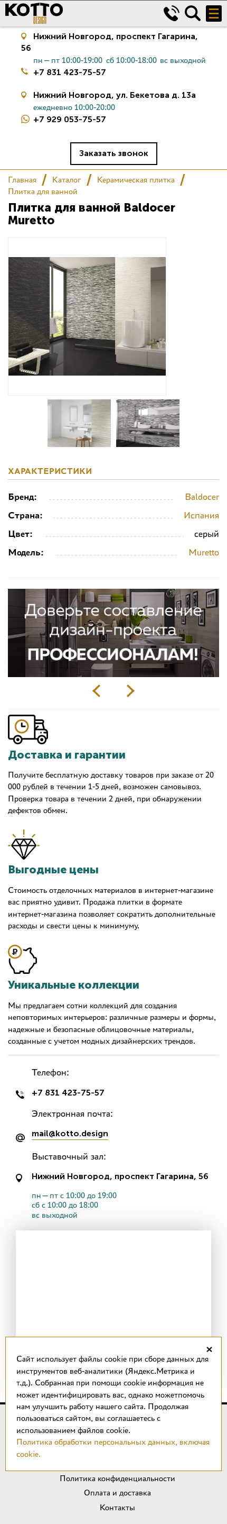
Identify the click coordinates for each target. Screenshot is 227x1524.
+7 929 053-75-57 (69, 119)
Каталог (66, 179)
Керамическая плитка (136, 179)
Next (130, 691)
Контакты (117, 1507)
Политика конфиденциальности (117, 1478)
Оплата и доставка (117, 1492)
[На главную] (76, 13)
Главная (22, 179)
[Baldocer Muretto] (79, 423)
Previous (96, 691)
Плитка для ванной (43, 191)
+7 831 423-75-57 (69, 72)
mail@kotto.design (70, 1133)
